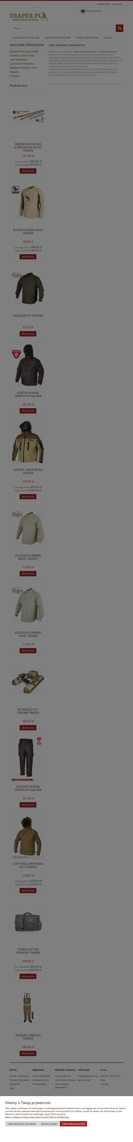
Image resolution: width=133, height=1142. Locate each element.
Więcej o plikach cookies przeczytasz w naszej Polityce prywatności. (37, 1117)
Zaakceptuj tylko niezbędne (21, 1123)
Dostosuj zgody (49, 1123)
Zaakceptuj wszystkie (73, 1123)
